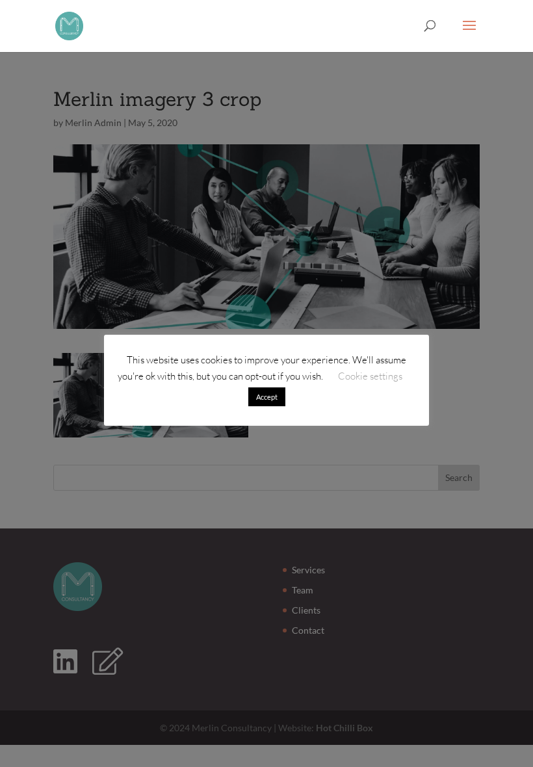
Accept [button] (267, 397)
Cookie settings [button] (370, 376)
